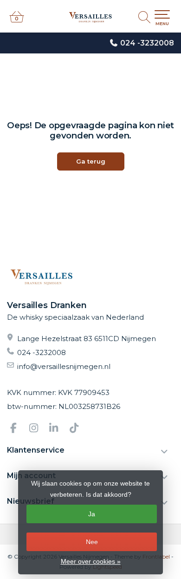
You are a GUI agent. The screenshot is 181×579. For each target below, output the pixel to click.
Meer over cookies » (91, 561)
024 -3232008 (147, 43)
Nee (92, 542)
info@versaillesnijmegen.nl (63, 366)
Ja (91, 514)
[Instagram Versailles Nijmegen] (37, 429)
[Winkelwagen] (16, 21)
